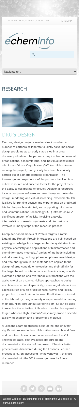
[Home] (29, 41)
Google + (41, 388)
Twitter (32, 388)
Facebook (23, 388)
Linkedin (58, 388)
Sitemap (66, 20)
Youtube (50, 388)
